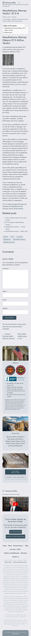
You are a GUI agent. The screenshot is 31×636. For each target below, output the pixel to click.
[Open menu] (19, 2)
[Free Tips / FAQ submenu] (20, 549)
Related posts (8, 32)
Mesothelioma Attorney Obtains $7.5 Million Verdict (15, 29)
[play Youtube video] (15, 504)
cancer (12, 237)
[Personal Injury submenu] (23, 545)
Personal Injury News (22, 19)
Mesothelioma (7, 239)
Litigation (14, 19)
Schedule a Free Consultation (16, 536)
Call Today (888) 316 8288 (15, 472)
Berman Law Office (10, 3)
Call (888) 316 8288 (15, 531)
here (18, 409)
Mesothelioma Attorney (19, 239)
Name (4, 291)
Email (4, 300)
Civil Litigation (7, 19)
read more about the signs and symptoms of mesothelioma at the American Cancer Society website (14, 206)
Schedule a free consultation (16, 477)
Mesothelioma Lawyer (9, 242)
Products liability (6, 21)
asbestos (6, 237)
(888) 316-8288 (15, 633)
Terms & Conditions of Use (20, 562)
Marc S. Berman (12, 17)
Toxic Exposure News (17, 21)
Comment (6, 268)
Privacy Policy (8, 562)
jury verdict (19, 237)
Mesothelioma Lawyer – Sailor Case (16, 231)
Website (4, 308)
